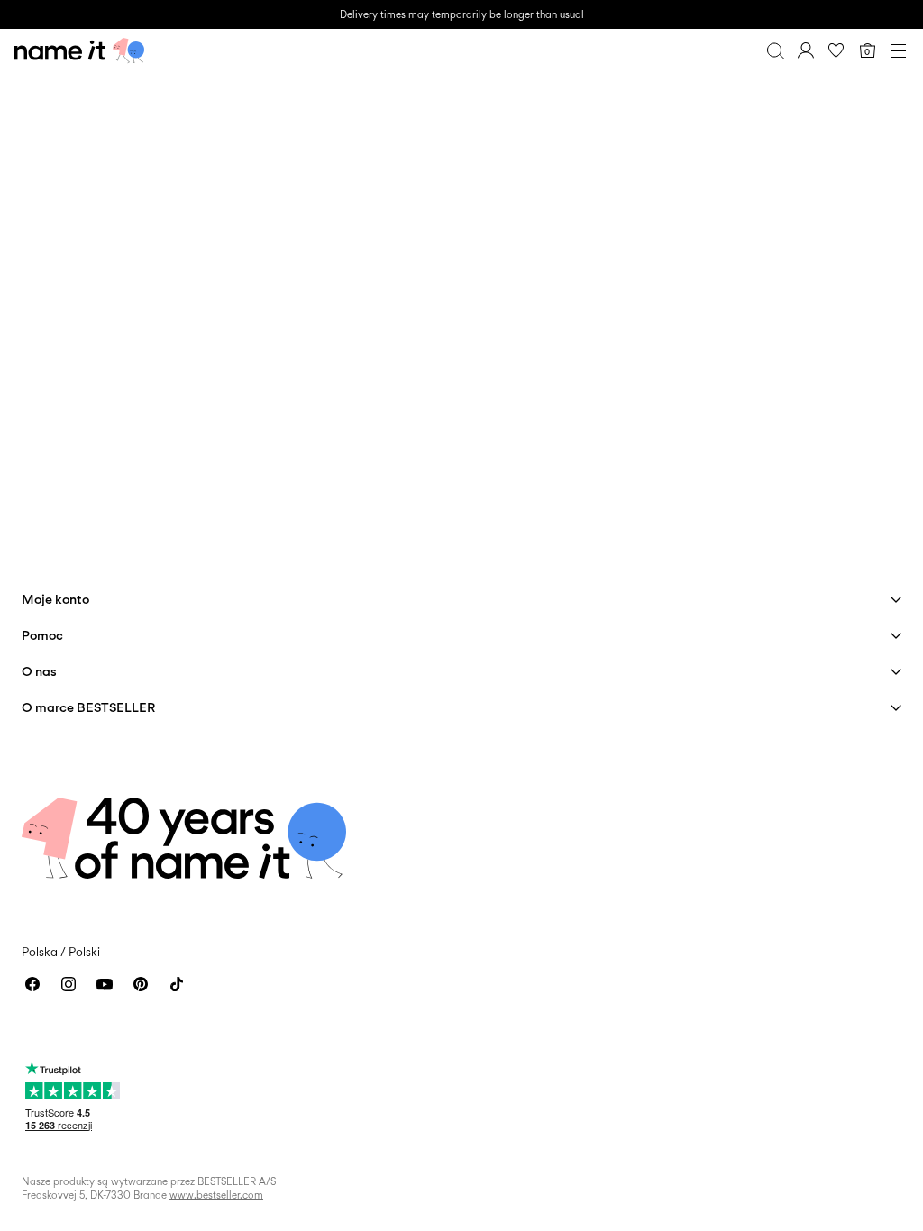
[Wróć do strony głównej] (79, 50)
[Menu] (898, 50)
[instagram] (68, 984)
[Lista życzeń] (836, 50)
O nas (39, 671)
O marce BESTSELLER (88, 707)
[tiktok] (176, 984)
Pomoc (42, 635)
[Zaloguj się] (806, 50)
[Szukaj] (775, 50)
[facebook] (32, 984)
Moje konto (55, 598)
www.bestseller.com (216, 1195)
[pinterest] (140, 984)
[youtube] (104, 984)
